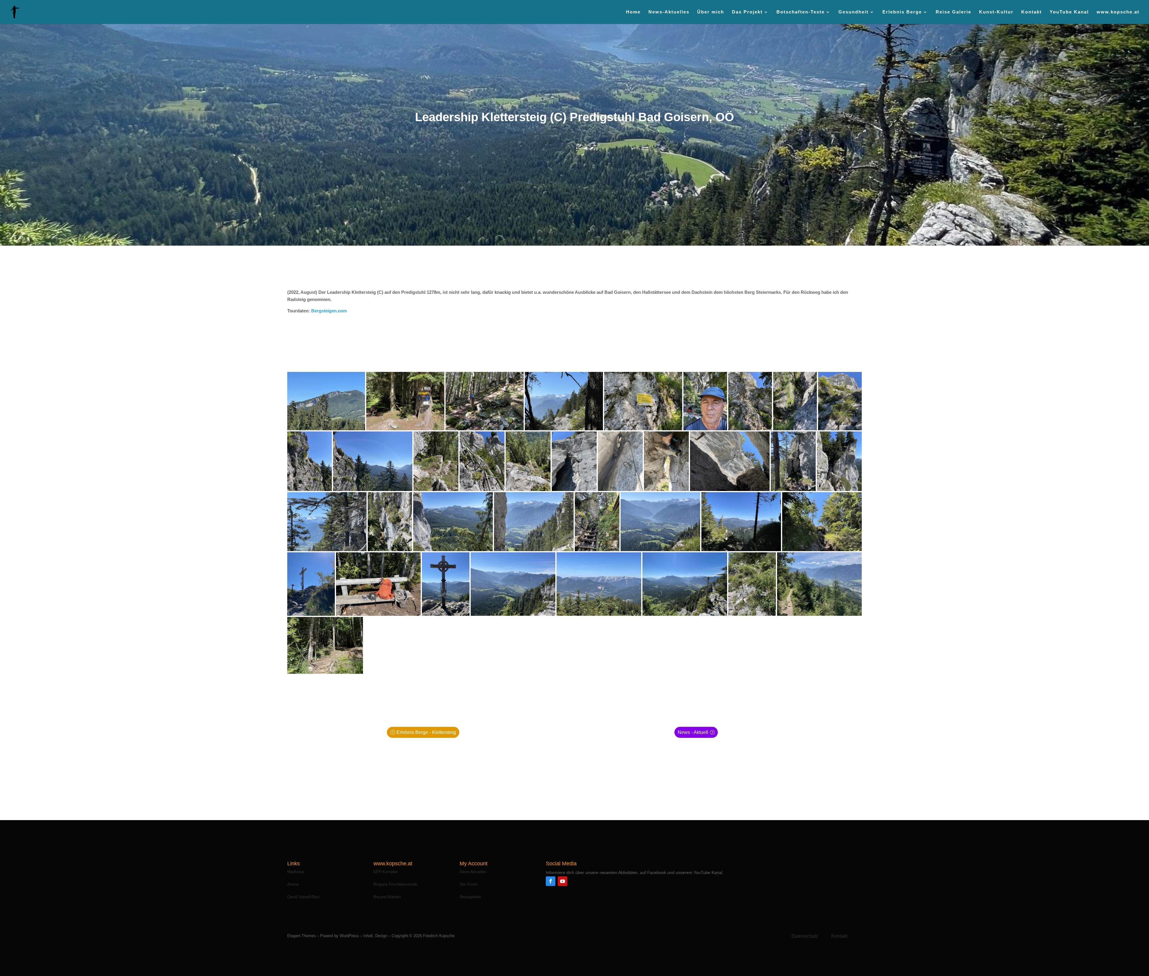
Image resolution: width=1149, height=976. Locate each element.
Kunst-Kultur (996, 12)
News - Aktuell (693, 732)
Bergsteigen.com (329, 310)
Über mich (710, 12)
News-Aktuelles (668, 12)
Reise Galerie (953, 12)
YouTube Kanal (1069, 12)
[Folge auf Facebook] (550, 881)
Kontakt (1031, 12)
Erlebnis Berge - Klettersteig (426, 732)
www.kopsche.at (1118, 12)
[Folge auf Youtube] (562, 881)
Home (633, 12)
